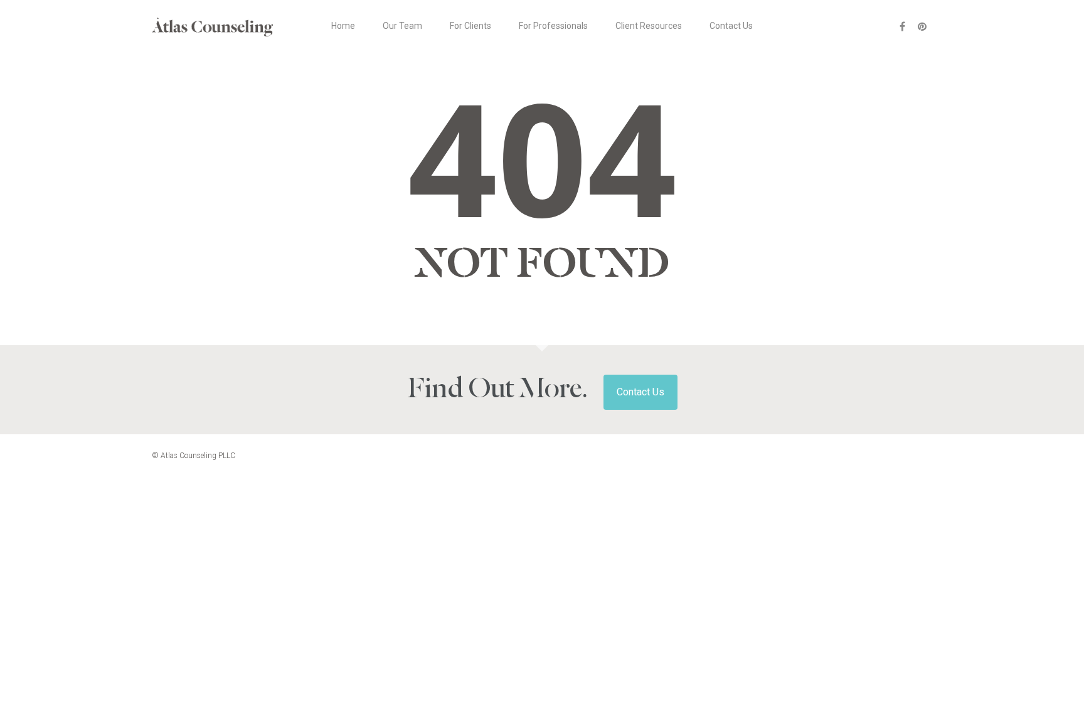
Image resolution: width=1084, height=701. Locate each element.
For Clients (470, 26)
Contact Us (731, 26)
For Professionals (553, 26)
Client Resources (648, 26)
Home (343, 26)
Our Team (402, 26)
